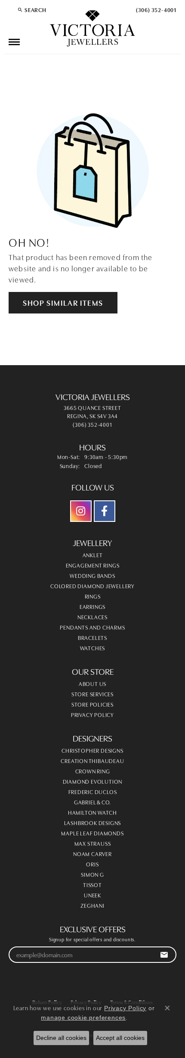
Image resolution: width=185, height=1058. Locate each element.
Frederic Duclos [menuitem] (92, 791)
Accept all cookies (120, 1037)
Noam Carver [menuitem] (92, 853)
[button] (31, 9)
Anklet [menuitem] (93, 554)
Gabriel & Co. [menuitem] (92, 802)
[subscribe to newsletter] (164, 954)
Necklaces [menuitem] (92, 617)
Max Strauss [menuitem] (92, 843)
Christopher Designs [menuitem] (92, 750)
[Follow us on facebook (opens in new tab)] (104, 511)
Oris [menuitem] (92, 864)
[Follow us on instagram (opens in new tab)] (81, 511)
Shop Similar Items (63, 302)
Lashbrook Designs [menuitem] (92, 822)
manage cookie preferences (83, 1017)
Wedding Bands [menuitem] (92, 575)
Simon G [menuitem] (92, 874)
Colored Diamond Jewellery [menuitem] (92, 586)
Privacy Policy (92, 714)
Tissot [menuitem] (92, 884)
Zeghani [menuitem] (92, 905)
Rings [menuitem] (93, 596)
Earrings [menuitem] (92, 606)
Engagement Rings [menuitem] (93, 565)
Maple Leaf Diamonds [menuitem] (92, 833)
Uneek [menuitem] (92, 895)
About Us (92, 683)
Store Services (92, 694)
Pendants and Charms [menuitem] (92, 627)
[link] (155, 9)
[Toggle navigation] (14, 42)
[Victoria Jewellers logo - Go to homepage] (92, 28)
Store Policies (92, 704)
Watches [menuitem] (92, 648)
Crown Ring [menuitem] (92, 771)
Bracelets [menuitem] (92, 637)
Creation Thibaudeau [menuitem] (92, 760)
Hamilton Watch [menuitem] (92, 812)
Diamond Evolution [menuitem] (93, 781)
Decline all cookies (61, 1037)
